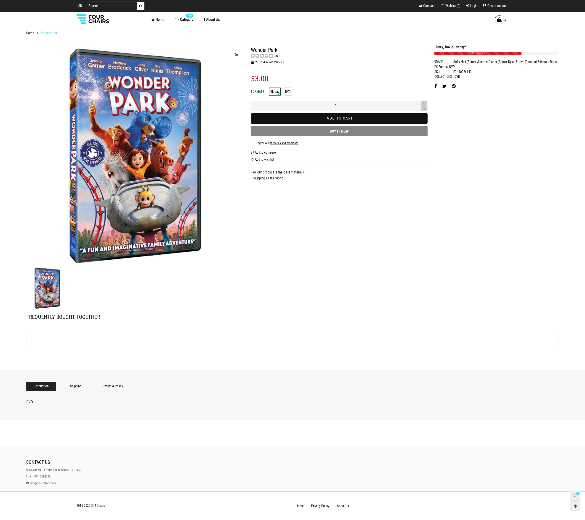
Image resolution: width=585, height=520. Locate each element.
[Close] (364, 141)
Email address (241, 178)
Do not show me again (247, 198)
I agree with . (256, 189)
